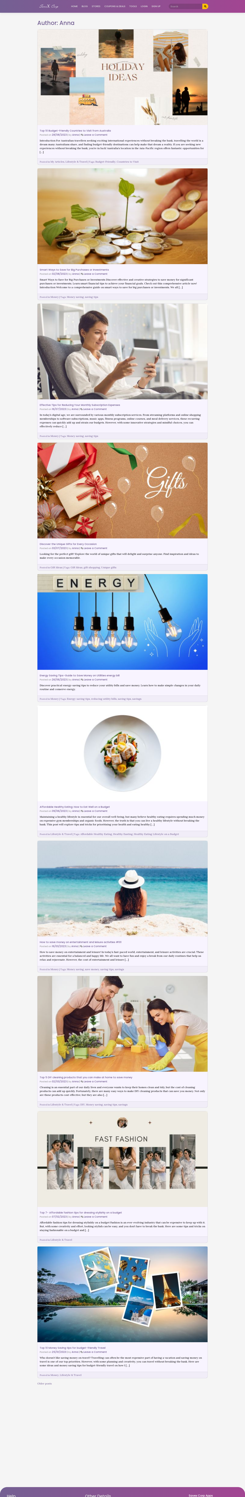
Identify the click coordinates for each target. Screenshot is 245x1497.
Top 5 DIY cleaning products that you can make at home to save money (86, 1077)
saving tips (91, 297)
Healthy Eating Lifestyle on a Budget (156, 834)
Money (54, 297)
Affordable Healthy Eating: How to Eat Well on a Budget (75, 807)
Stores (96, 6)
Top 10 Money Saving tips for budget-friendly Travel (72, 1348)
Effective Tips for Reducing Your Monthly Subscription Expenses (80, 405)
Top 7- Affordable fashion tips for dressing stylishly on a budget (81, 1212)
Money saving (75, 297)
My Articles (57, 161)
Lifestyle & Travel (76, 161)
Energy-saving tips (78, 698)
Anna (75, 135)
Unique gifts (108, 567)
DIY (82, 1104)
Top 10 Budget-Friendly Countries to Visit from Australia (75, 130)
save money (92, 969)
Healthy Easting (123, 834)
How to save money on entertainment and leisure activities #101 (81, 942)
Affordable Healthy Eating (96, 834)
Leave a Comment (95, 135)
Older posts (44, 1383)
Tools (133, 6)
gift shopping (92, 567)
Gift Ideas (56, 567)
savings (136, 698)
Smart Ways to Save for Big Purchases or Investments (74, 269)
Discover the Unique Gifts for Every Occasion (68, 544)
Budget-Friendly (105, 161)
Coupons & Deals (114, 6)
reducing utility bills (104, 698)
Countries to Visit (128, 161)
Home (74, 6)
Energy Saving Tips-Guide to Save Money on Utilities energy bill (80, 675)
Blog (85, 6)
